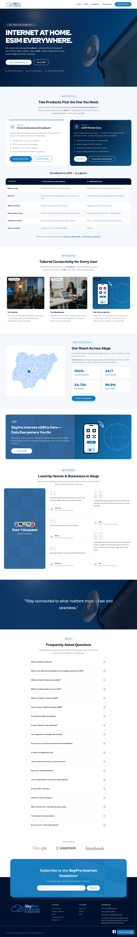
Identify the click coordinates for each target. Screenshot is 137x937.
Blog (80, 914)
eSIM (86, 4)
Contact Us (79, 653)
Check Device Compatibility (102, 159)
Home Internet (57, 909)
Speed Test (56, 920)
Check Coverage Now (83, 398)
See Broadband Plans (17, 62)
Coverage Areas (57, 917)
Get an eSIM (41, 62)
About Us (82, 909)
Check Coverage (123, 4)
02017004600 (110, 911)
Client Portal (107, 4)
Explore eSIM (21, 451)
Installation (95, 4)
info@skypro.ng (111, 908)
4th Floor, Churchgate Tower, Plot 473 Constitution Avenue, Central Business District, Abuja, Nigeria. (115, 920)
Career (81, 911)
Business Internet (58, 911)
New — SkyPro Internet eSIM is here (21, 25)
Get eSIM (80, 159)
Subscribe (93, 888)
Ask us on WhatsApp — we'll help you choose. (81, 237)
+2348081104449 (115, 915)
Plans (79, 4)
